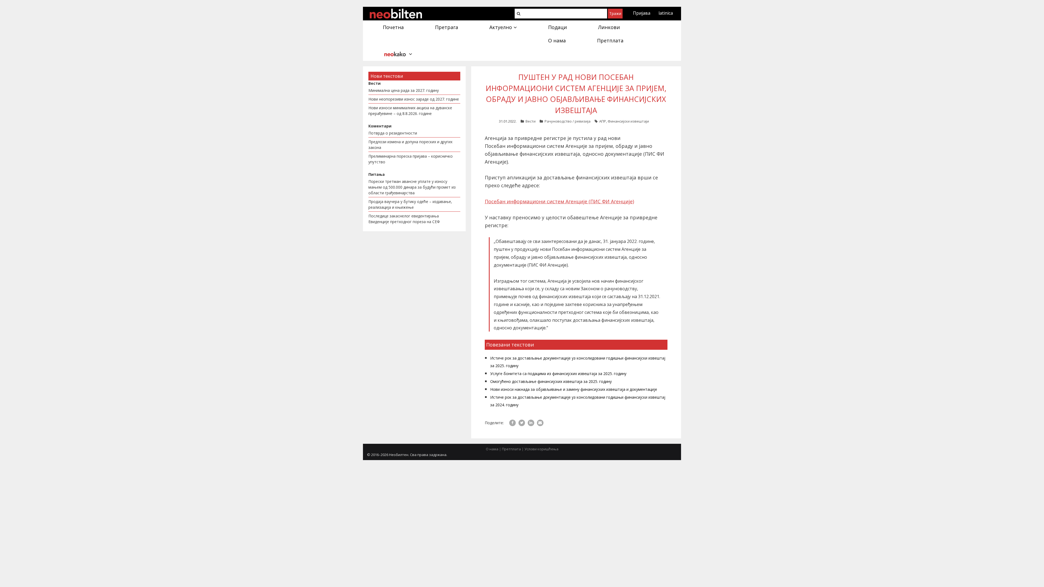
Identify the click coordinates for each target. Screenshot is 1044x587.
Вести (531, 121)
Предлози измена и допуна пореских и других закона (410, 144)
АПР (602, 121)
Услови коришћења (541, 449)
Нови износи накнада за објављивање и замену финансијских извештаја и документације (573, 389)
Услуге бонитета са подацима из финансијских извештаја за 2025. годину (558, 373)
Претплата (511, 449)
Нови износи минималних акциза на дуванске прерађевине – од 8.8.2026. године (410, 110)
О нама (492, 449)
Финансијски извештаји (628, 121)
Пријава (641, 13)
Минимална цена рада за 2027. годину (403, 90)
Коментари (379, 126)
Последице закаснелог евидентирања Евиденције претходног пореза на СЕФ (404, 218)
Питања (376, 174)
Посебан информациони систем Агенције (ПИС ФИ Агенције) (559, 201)
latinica (665, 13)
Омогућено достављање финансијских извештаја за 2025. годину (551, 381)
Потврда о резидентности (392, 133)
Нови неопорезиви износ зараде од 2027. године (413, 99)
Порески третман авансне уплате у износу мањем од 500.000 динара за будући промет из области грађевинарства (412, 187)
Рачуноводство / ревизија (568, 121)
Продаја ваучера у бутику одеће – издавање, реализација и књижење (410, 204)
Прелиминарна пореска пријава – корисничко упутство (410, 159)
